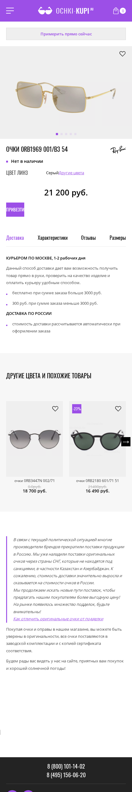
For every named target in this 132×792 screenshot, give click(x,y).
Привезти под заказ (15, 211)
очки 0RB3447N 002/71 (34, 480)
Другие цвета (71, 173)
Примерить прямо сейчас (66, 34)
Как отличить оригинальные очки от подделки (58, 618)
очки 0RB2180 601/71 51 (97, 480)
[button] (57, 134)
